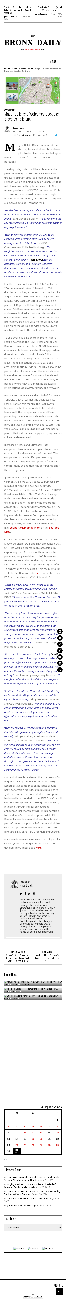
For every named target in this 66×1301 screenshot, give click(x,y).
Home (7, 68)
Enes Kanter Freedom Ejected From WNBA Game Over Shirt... (49, 9)
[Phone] (60, 669)
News (14, 68)
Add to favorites (24, 135)
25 (25, 1145)
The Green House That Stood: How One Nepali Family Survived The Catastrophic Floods (31, 1179)
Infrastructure (26, 68)
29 (57, 1145)
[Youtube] (60, 657)
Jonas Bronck (10, 16)
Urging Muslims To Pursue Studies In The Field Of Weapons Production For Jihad (30, 1186)
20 (41, 1139)
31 (16, 1150)
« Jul (6, 1159)
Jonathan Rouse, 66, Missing (21, 1205)
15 (57, 1132)
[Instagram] (60, 644)
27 (41, 1145)
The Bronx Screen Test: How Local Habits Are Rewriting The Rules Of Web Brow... (17, 10)
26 (33, 1145)
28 (49, 1145)
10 (16, 1132)
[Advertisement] (33, 1058)
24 (16, 1145)
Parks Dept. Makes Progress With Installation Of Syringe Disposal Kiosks (47, 958)
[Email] (60, 663)
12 (33, 1132)
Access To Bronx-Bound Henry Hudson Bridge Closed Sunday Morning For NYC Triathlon (18, 958)
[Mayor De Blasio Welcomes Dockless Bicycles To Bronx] (33, 89)
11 (25, 1132)
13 (41, 1132)
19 (33, 1139)
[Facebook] (60, 631)
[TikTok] (60, 650)
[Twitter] (60, 638)
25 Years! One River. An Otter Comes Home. (28, 1198)
